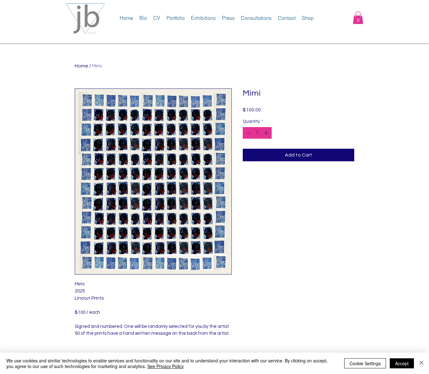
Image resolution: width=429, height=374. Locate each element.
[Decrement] (248, 132)
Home (81, 65)
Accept (402, 363)
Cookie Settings (365, 363)
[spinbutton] (257, 132)
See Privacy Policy (165, 366)
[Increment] (267, 132)
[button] (358, 17)
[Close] (421, 363)
